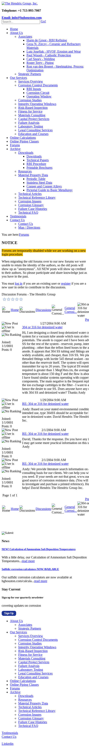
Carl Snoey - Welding (40, 59)
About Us (16, 33)
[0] (4, 299)
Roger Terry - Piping (40, 62)
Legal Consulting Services (35, 130)
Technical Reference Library (36, 197)
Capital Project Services (33, 119)
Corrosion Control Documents (38, 85)
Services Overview (30, 81)
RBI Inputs (33, 89)
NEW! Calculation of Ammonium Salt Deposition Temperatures (39, 549)
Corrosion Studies (30, 100)
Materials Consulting (31, 115)
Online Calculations (23, 137)
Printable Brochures (39, 167)
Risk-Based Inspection (33, 107)
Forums (15, 145)
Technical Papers (37, 160)
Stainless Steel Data (39, 182)
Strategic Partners (29, 74)
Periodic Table (35, 179)
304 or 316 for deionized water (42, 327)
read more (28, 561)
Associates (25, 36)
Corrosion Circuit (37, 92)
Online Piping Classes (24, 141)
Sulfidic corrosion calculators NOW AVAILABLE (30, 569)
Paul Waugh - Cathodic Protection (48, 55)
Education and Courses (33, 134)
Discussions (43, 310)
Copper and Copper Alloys (44, 186)
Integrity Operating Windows (37, 104)
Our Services (18, 77)
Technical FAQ (28, 212)
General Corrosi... (71, 310)
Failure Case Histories (32, 209)
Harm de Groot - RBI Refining (46, 40)
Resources (25, 171)
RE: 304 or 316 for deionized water (45, 404)
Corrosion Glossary (31, 205)
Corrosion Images (29, 201)
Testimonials (18, 216)
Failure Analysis (28, 122)
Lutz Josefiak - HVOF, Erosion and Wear (53, 51)
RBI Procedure (36, 164)
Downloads (25, 152)
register (66, 283)
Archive (15, 149)
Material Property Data (33, 175)
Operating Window (39, 96)
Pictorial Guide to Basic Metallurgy (49, 190)
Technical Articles (30, 194)
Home (14, 29)
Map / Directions (29, 227)
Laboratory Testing (30, 126)
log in (18, 283)
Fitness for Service (30, 111)
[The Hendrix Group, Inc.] (20, 3)
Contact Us (17, 220)
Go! (43, 21)
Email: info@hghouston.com (22, 17)
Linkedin (7, 743)
